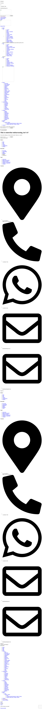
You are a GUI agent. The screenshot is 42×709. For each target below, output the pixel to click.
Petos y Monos (9, 54)
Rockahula (6, 103)
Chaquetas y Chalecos (10, 49)
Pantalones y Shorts (10, 53)
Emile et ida (6, 92)
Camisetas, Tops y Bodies (11, 47)
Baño (7, 30)
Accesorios (6, 102)
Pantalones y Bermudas (10, 65)
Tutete (6, 106)
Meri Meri (6, 657)
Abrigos (8, 29)
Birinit (6, 95)
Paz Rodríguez (7, 94)
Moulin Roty (7, 117)
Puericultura (6, 108)
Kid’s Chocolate (7, 84)
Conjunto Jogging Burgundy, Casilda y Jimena (14, 123)
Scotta (6, 670)
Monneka (6, 104)
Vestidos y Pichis (9, 55)
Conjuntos (8, 35)
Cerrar (1, 702)
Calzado (8, 33)
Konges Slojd (7, 91)
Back (5, 651)
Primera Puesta (9, 39)
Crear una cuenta (3, 708)
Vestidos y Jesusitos (10, 41)
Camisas (8, 61)
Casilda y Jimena (7, 90)
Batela (6, 98)
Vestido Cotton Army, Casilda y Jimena (13, 124)
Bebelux (6, 112)
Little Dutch (6, 115)
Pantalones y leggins (10, 38)
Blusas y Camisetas (10, 31)
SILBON (6, 86)
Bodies (8, 32)
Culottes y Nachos (9, 36)
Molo (5, 669)
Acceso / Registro (5, 700)
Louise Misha (7, 85)
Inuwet (6, 89)
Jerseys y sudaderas (10, 37)
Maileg (6, 87)
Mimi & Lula (7, 658)
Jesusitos (8, 52)
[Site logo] (5, 14)
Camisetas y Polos (9, 62)
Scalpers (6, 93)
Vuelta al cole (7, 109)
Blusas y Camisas (9, 46)
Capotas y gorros (9, 34)
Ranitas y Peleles (9, 40)
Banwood (6, 116)
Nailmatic (6, 105)
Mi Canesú (6, 83)
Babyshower (7, 97)
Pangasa (6, 96)
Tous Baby (6, 99)
